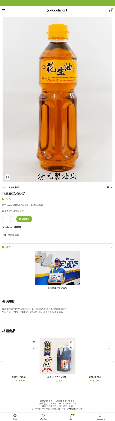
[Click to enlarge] (7, 177)
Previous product (105, 187)
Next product (111, 187)
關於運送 (6, 247)
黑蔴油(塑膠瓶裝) (20, 377)
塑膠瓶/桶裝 (14, 187)
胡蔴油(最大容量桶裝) (57, 377)
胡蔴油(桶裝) (95, 377)
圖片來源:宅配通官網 (57, 288)
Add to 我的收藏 (13, 227)
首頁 (4, 187)
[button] (34, 347)
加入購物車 (24, 219)
